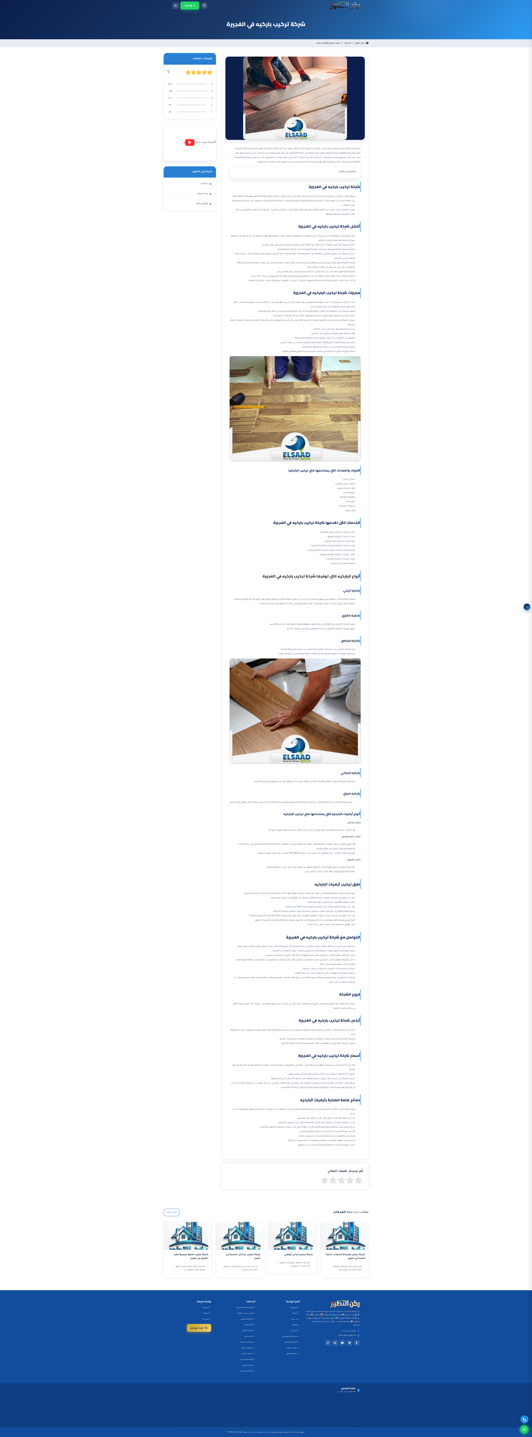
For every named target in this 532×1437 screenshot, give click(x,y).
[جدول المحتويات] (527, 607)
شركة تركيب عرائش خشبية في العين (243, 1256)
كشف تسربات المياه (245, 1313)
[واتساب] (524, 1429)
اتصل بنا (294, 1331)
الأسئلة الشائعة (291, 1342)
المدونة (295, 1325)
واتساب (188, 5)
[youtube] (342, 1343)
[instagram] (328, 1343)
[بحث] (204, 5)
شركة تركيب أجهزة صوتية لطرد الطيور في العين (191, 1256)
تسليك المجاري (247, 1354)
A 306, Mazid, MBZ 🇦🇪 (347, 1336)
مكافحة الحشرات (246, 1360)
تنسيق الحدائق (247, 1348)
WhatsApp (232, 1432)
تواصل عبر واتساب (348, 1331)
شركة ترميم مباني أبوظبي (298, 1254)
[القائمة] (175, 5)
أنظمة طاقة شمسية (245, 1308)
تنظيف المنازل (247, 1331)
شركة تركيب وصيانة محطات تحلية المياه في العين (345, 1256)
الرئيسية (294, 1308)
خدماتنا (295, 1313)
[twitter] (349, 1343)
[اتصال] (524, 1419)
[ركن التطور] (345, 5)
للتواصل (239, 1432)
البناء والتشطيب (246, 1319)
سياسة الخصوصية (290, 1337)
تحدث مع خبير (197, 1328)
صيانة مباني (248, 1325)
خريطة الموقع (292, 1354)
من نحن (294, 1319)
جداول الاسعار (292, 1348)
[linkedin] (335, 1343)
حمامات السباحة (246, 1342)
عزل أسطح (248, 1337)
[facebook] (357, 1343)
